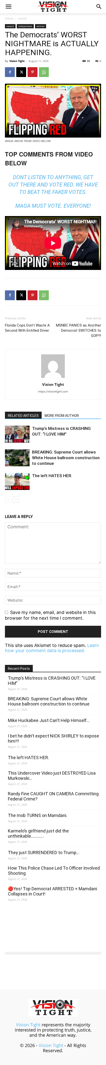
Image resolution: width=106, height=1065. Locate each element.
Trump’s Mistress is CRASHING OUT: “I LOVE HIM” (52, 680)
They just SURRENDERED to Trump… (43, 852)
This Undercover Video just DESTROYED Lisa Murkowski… (52, 775)
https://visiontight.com (53, 391)
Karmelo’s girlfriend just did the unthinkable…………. (38, 833)
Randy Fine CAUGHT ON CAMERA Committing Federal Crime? (53, 796)
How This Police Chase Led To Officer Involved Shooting (54, 870)
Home (9, 18)
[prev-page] (8, 500)
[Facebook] (10, 72)
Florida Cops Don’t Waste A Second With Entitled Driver (27, 328)
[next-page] (16, 500)
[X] (21, 72)
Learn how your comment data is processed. (52, 648)
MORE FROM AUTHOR (62, 416)
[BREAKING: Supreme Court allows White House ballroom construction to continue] (17, 457)
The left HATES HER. (52, 475)
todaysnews (25, 26)
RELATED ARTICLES (23, 416)
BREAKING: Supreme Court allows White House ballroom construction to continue (66, 458)
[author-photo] (53, 377)
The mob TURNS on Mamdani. (37, 815)
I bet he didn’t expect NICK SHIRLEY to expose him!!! (53, 738)
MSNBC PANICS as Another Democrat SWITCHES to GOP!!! (78, 330)
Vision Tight (17, 61)
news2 (22, 18)
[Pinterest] (32, 72)
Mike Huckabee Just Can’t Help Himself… (48, 720)
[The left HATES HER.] (17, 481)
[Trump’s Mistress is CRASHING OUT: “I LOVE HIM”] (17, 434)
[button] (8, 6)
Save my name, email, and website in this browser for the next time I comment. (50, 615)
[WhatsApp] (44, 72)
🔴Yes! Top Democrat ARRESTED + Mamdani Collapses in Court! (52, 891)
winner (40, 26)
